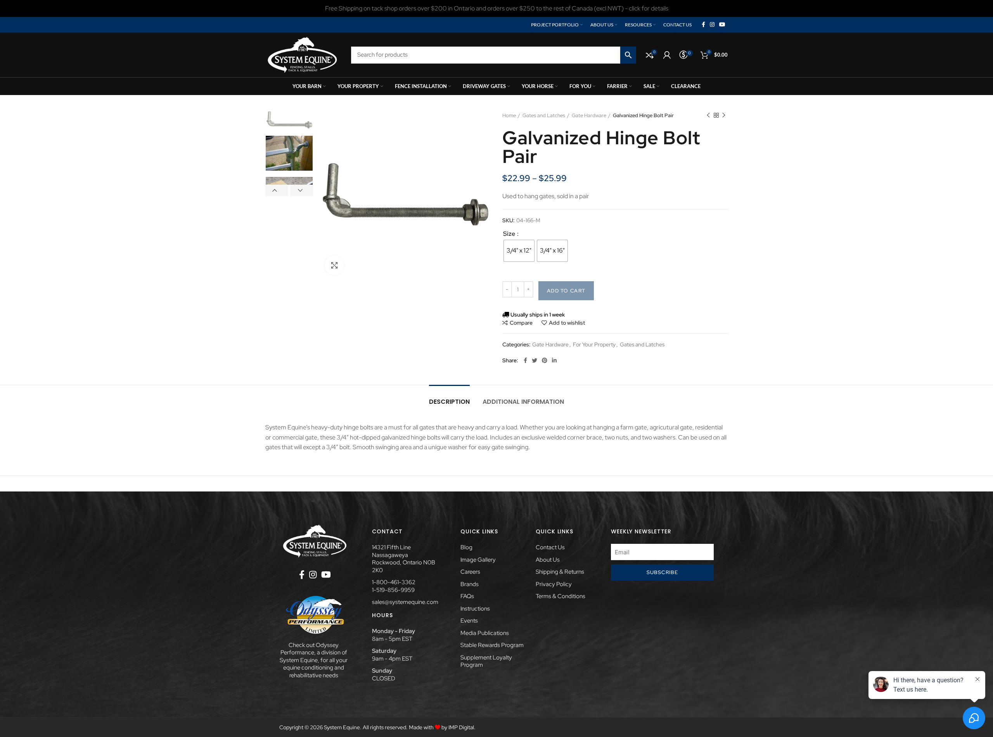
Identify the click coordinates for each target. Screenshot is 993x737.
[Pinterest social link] (545, 360)
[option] (289, 120)
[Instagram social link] (712, 24)
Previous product (708, 115)
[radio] (519, 250)
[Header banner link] (496, 8)
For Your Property (594, 344)
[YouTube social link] (722, 24)
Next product (724, 115)
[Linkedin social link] (554, 360)
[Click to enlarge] (334, 265)
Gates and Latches (543, 115)
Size (509, 234)
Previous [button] (276, 190)
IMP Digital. (462, 727)
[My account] (667, 55)
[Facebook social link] (703, 24)
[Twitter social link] (534, 360)
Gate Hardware (589, 115)
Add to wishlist (567, 322)
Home (509, 115)
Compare (521, 322)
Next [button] (301, 190)
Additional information (523, 401)
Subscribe (662, 572)
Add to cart (566, 290)
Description (449, 401)
